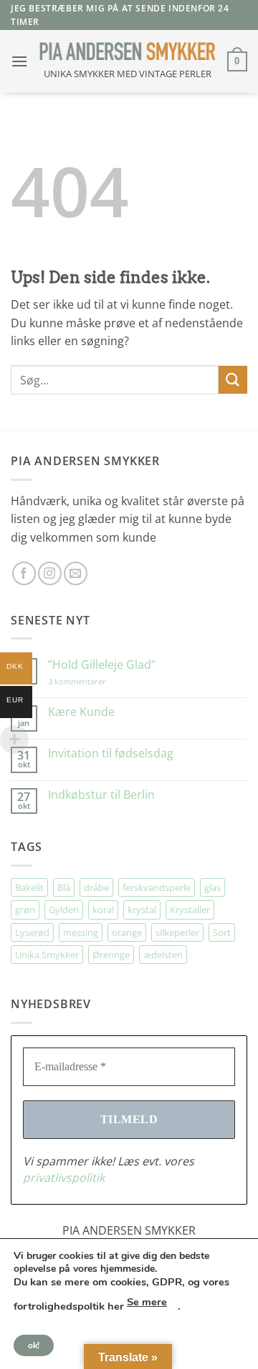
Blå (63, 887)
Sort (222, 932)
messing (80, 932)
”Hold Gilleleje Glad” (102, 665)
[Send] (233, 380)
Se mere (147, 1302)
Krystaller (190, 909)
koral (103, 909)
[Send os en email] (75, 573)
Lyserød (32, 932)
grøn (25, 909)
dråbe (96, 887)
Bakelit (29, 887)
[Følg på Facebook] (24, 573)
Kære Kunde (81, 712)
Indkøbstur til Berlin (101, 795)
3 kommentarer (91, 681)
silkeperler (177, 932)
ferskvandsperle (157, 887)
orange (127, 932)
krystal (142, 909)
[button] (19, 61)
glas (212, 887)
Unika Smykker (47, 954)
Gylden (64, 909)
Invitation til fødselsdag (110, 753)
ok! (33, 1345)
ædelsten (163, 954)
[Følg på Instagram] (50, 573)
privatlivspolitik (64, 1177)
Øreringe (111, 954)
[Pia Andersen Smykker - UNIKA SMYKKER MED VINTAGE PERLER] (127, 51)
